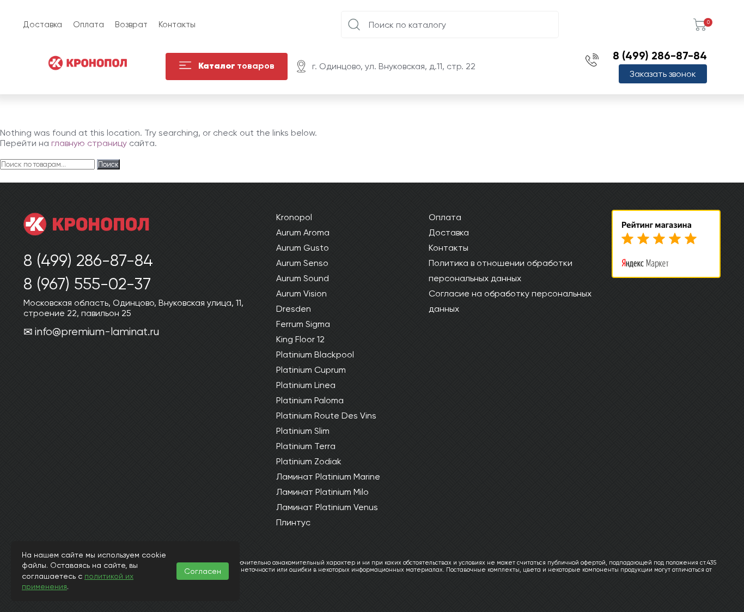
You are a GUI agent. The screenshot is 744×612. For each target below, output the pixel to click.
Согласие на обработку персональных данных (510, 301)
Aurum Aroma (303, 232)
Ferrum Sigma (303, 324)
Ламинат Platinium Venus (327, 507)
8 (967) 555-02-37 (87, 283)
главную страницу (89, 143)
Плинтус (293, 522)
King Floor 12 (300, 339)
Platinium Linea (306, 385)
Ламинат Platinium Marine (328, 476)
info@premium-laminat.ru (97, 331)
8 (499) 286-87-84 (660, 55)
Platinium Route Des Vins (326, 415)
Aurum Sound (302, 278)
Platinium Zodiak (308, 461)
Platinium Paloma (310, 400)
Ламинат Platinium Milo (322, 492)
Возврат (131, 24)
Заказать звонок (663, 74)
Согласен (202, 571)
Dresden (293, 309)
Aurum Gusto (302, 248)
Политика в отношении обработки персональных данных (500, 270)
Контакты (177, 24)
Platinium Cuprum (311, 370)
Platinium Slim (303, 431)
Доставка (42, 24)
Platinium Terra (306, 446)
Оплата (88, 24)
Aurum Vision (301, 293)
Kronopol (294, 217)
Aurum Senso (302, 263)
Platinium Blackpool (315, 354)
